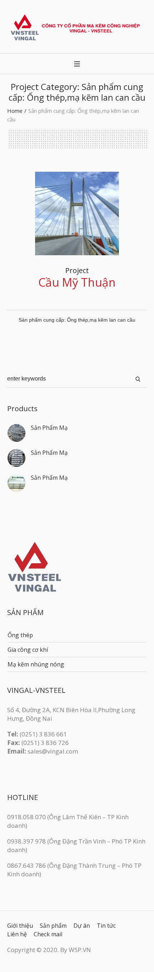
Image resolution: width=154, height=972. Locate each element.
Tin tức (106, 925)
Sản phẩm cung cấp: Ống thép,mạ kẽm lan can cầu (77, 320)
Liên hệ (17, 934)
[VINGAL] (77, 27)
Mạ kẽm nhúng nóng (36, 664)
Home (15, 110)
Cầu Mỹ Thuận (77, 282)
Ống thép (20, 635)
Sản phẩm (53, 925)
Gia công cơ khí (28, 650)
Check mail (48, 934)
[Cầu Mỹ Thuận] (77, 213)
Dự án (81, 925)
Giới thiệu (20, 925)
